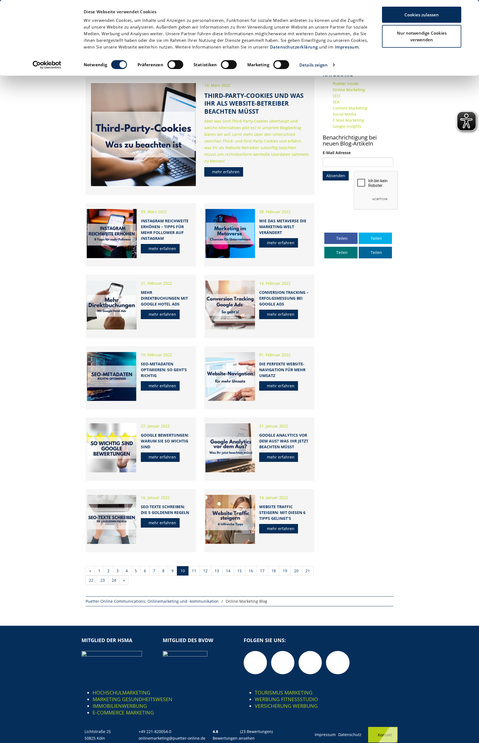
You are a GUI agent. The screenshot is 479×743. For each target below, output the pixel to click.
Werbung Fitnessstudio (286, 699)
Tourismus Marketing (283, 692)
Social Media (344, 114)
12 (205, 570)
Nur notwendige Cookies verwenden (422, 36)
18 (273, 570)
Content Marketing (350, 108)
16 (251, 570)
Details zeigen (313, 65)
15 (239, 570)
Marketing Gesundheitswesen (132, 699)
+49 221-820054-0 (155, 731)
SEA (336, 102)
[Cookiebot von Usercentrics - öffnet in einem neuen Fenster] (47, 65)
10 (182, 570)
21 (307, 570)
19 (285, 570)
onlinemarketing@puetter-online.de (172, 738)
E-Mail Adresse (337, 152)
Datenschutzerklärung (294, 47)
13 (217, 570)
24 (114, 580)
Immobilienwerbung (120, 706)
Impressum (347, 47)
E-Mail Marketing (348, 120)
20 (296, 570)
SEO (336, 95)
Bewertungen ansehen (234, 738)
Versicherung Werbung (286, 706)
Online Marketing (349, 89)
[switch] (175, 64)
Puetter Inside (346, 83)
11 (194, 570)
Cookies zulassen (421, 14)
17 (262, 570)
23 (102, 580)
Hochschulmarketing (121, 692)
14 (228, 570)
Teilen (341, 238)
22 (91, 580)
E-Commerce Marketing (123, 712)
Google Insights (347, 126)
